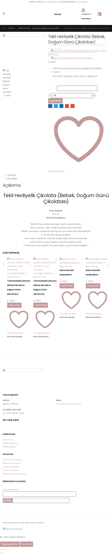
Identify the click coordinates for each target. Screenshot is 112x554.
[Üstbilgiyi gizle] (8, 14)
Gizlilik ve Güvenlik (11, 466)
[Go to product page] (19, 264)
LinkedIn (61, 106)
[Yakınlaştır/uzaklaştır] (1, 549)
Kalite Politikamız (10, 443)
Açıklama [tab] (11, 175)
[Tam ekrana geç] (3, 549)
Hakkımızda (8, 439)
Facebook (50, 106)
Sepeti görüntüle (10, 544)
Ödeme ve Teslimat (12, 463)
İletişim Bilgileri (9, 446)
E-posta (72, 106)
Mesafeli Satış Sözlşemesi (14, 474)
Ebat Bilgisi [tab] (12, 178)
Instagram (5, 426)
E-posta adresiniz (11, 489)
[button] (56, 14)
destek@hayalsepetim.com (68, 404)
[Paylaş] (6, 549)
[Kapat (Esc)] (8, 549)
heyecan (56, 106)
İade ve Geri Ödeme (12, 459)
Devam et (26, 544)
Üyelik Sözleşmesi (11, 470)
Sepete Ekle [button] (14, 305)
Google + (67, 106)
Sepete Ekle (55, 100)
